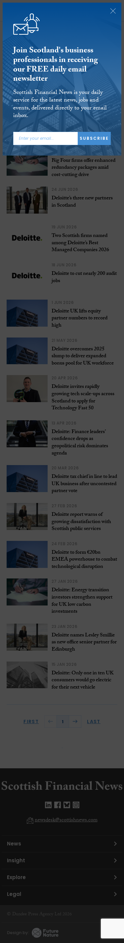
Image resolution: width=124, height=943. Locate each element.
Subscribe (94, 138)
